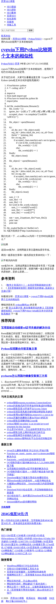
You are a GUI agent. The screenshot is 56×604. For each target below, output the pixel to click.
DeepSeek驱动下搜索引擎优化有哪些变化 (27, 477)
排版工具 (11, 25)
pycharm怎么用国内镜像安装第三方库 (24, 375)
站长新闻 (11, 19)
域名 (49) (23, 538)
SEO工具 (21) (25, 553)
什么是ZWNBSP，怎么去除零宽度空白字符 (29, 429)
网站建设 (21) (11, 553)
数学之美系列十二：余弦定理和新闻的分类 (29, 285)
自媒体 (10, 22)
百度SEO (11, 16)
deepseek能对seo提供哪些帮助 (22, 501)
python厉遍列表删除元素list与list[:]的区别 (27, 417)
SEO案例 (11, 12)
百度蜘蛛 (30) (39, 541)
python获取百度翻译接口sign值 (22, 421)
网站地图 (42, 598)
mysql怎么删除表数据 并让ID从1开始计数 (28, 450)
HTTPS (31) (27, 541)
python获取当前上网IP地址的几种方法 (26, 432)
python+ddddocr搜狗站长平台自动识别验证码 (29, 438)
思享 (17, 63)
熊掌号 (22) (32, 550)
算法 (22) (42, 550)
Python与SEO (35, 39)
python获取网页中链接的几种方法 (24, 435)
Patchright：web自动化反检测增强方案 (26, 459)
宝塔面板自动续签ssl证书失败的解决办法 (25, 327)
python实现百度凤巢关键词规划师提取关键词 (29, 411)
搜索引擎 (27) (42, 544)
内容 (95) (35, 535)
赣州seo (25, 305)
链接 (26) (12, 547)
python (19, 305)
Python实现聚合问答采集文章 (19, 348)
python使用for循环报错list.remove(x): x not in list (30, 414)
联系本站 (5, 36)
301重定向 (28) (15, 544)
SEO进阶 (11, 9)
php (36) (51, 538)
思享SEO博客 (8, 1)
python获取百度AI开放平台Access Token (27, 408)
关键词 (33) (6, 541)
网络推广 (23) (11, 550)
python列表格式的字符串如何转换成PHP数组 (29, 405)
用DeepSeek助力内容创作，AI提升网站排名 (29, 480)
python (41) (41, 538)
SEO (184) (6, 535)
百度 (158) (16, 535)
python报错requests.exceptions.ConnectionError (29, 402)
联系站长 (30, 598)
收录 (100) (26, 535)
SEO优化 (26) (23, 547)
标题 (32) (16, 541)
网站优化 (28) (29, 544)
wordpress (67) (12, 538)
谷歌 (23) (22, 550)
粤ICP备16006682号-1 (16, 601)
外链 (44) (31, 538)
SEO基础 (11, 6)
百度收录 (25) (37, 547)
